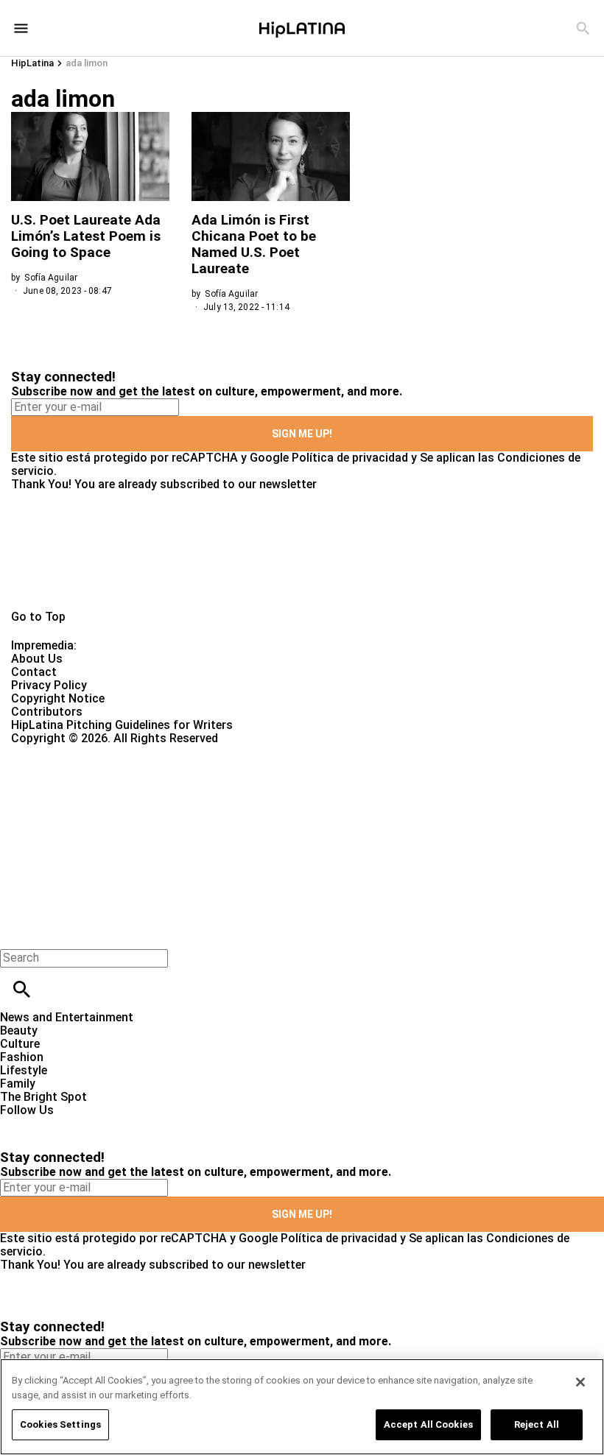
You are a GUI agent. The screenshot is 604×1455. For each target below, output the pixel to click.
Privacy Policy (49, 685)
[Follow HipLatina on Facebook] (18, 1123)
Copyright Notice (58, 698)
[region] (302, 1407)
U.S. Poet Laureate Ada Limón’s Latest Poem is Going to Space (86, 236)
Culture (20, 1044)
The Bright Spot (43, 1097)
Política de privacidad (350, 458)
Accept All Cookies (428, 1424)
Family (17, 1084)
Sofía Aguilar (50, 277)
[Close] (580, 1382)
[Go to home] (302, 550)
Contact (34, 672)
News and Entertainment (66, 1017)
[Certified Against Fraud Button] (63, 751)
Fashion (21, 1057)
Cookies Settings (60, 1424)
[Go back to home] (247, 799)
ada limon (87, 62)
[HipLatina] (302, 28)
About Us (37, 659)
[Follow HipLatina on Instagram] (88, 1123)
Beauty (19, 1030)
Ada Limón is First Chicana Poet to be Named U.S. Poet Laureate (254, 244)
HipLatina (32, 62)
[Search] (583, 28)
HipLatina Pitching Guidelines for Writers (122, 725)
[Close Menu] (16, 932)
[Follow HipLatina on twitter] (54, 1123)
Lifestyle (23, 1070)
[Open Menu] (21, 28)
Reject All (536, 1424)
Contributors (46, 712)
